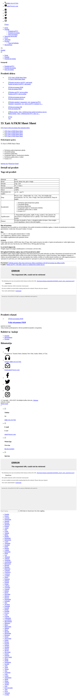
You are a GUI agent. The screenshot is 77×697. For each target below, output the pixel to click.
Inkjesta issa (4, 163)
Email (16, 163)
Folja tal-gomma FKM (15, 89)
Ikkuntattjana (8, 45)
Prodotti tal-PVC (13, 31)
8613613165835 (9, 449)
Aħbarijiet (7, 39)
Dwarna (7, 41)
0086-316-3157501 (10, 420)
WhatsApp (11, 163)
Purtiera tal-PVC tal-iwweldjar (17, 94)
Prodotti (7, 29)
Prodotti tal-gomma (14, 33)
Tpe (9, 118)
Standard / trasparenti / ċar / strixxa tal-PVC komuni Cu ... (25, 104)
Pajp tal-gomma (13, 34)
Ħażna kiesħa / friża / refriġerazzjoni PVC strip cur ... (24, 113)
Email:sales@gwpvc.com (12, 370)
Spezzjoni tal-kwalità (11, 36)
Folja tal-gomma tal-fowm (16, 99)
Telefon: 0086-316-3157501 (13, 362)
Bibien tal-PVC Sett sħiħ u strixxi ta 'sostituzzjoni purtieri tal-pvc (26, 264)
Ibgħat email (4, 403)
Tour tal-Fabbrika (13, 43)
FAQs (6, 38)
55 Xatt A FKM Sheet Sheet (16, 79)
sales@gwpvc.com (10, 434)
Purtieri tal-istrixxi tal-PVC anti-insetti (19, 84)
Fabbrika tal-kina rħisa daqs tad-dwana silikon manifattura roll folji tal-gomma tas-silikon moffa (36, 263)
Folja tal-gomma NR (14, 109)
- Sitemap (35, 400)
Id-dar (6, 28)
